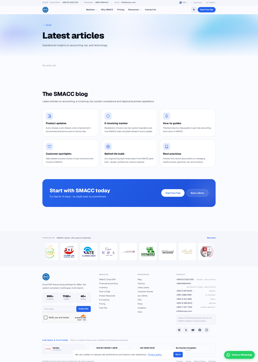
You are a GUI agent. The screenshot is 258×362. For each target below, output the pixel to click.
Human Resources (107, 295)
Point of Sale (104, 291)
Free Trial (103, 308)
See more (211, 238)
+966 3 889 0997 (196, 295)
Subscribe (83, 308)
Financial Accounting (108, 283)
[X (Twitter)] (186, 330)
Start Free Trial (206, 9)
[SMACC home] (45, 10)
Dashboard (198, 2)
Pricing (120, 9)
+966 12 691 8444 (196, 291)
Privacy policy (155, 354)
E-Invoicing (104, 300)
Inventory (103, 287)
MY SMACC (211, 2)
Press (140, 304)
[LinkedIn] (179, 330)
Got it (178, 354)
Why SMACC (107, 9)
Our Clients (143, 295)
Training (141, 283)
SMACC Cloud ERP (107, 279)
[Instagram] (206, 330)
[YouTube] (193, 330)
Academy (142, 308)
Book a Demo (197, 193)
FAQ (140, 300)
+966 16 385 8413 (196, 303)
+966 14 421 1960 (196, 299)
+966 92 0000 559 (70, 2)
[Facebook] (200, 330)
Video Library (143, 287)
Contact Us (150, 9)
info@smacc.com (128, 2)
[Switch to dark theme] (194, 9)
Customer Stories (145, 291)
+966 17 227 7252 (196, 307)
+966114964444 (101, 2)
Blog (140, 279)
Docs (140, 312)
